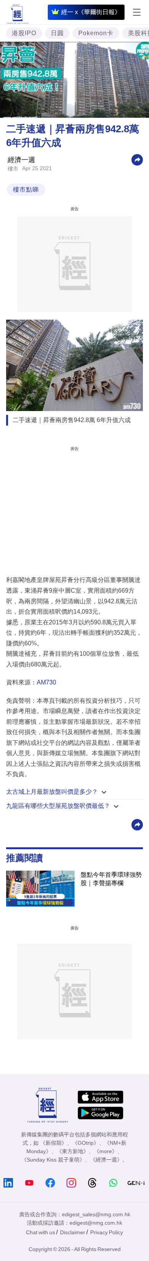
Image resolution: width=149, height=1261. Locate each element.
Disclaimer (72, 1232)
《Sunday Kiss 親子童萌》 (53, 1160)
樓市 (13, 168)
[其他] (137, 159)
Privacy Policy (106, 1232)
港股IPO (24, 33)
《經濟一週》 (106, 1160)
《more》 (105, 1151)
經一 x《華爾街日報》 (91, 12)
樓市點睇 (26, 189)
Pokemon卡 (95, 33)
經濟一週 (21, 160)
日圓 (57, 33)
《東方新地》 (73, 1151)
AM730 (46, 682)
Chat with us (40, 1232)
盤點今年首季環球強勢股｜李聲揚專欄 (111, 878)
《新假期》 (53, 1143)
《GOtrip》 (85, 1143)
